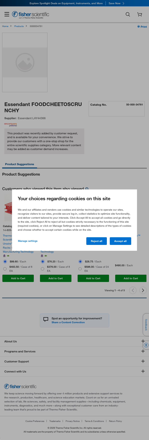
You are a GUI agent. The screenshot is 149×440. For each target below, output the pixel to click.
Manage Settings (27, 241)
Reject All (96, 241)
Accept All (120, 241)
